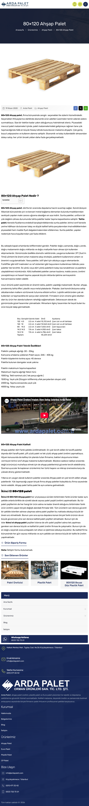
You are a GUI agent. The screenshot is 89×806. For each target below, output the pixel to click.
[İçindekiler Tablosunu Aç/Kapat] (19, 201)
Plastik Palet (44, 582)
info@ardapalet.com (15, 661)
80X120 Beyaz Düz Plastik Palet (74, 584)
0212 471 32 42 (13, 673)
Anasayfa (20, 30)
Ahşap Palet (47, 30)
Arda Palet (27, 108)
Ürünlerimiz (33, 30)
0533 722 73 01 (17, 640)
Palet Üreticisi (15, 582)
